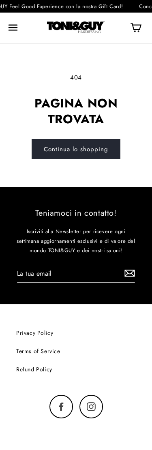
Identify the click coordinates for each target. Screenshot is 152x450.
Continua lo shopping (76, 149)
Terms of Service (38, 351)
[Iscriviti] (129, 273)
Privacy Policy (34, 333)
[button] (13, 27)
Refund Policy (34, 369)
